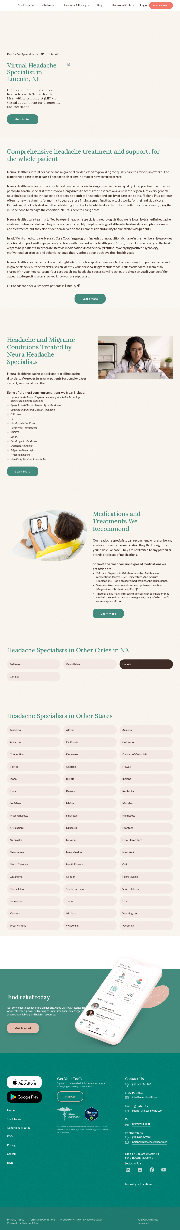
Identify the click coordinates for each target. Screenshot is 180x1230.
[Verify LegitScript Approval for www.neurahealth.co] (91, 1113)
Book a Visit (161, 5)
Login (143, 5)
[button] (25, 5)
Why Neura (48, 5)
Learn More (90, 298)
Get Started (23, 1028)
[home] (8, 5)
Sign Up (70, 1096)
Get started (22, 119)
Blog (99, 5)
